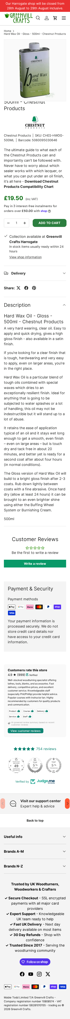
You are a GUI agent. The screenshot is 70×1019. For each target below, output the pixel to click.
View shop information (25, 257)
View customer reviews (25, 730)
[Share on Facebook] (26, 288)
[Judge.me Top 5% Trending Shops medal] (53, 765)
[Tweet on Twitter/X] (18, 288)
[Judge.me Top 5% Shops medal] (35, 765)
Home (7, 31)
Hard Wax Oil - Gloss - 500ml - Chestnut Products (35, 34)
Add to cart (49, 223)
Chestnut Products (17, 135)
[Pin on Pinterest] (34, 288)
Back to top (35, 820)
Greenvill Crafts (20, 1009)
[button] (55, 18)
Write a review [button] (35, 564)
